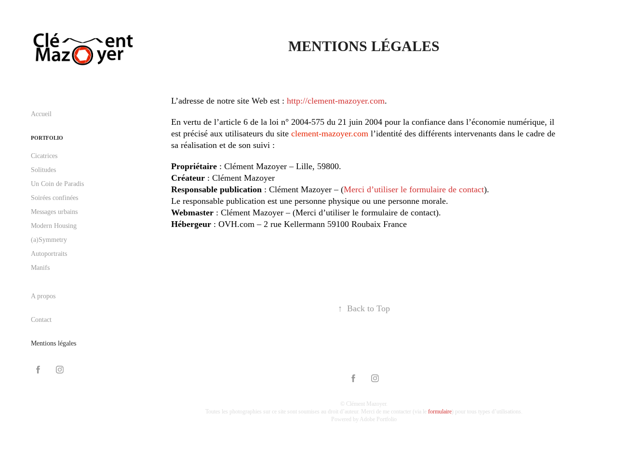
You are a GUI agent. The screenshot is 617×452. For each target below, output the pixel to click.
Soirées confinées (54, 197)
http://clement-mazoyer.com (336, 101)
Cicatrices (44, 156)
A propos (43, 296)
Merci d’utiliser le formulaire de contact (414, 189)
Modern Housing (54, 225)
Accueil (41, 114)
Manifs (40, 267)
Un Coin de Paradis (57, 183)
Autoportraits (49, 253)
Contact (41, 319)
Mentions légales (53, 343)
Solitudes (43, 169)
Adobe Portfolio (378, 419)
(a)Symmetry (49, 239)
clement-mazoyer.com (329, 133)
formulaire (440, 411)
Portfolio (47, 138)
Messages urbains (54, 211)
